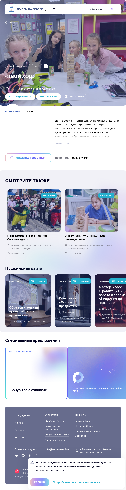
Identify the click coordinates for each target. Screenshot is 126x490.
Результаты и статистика (52, 427)
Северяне (80, 435)
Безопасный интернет (87, 430)
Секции (19, 430)
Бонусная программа (57, 434)
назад (12, 22)
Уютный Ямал (82, 421)
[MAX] (23, 456)
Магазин (20, 437)
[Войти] (112, 9)
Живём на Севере (55, 421)
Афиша (19, 422)
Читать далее (62, 143)
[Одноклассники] (30, 456)
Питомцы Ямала (84, 425)
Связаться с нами (55, 440)
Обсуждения (23, 415)
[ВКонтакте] (17, 456)
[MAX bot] (36, 456)
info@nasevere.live (57, 449)
